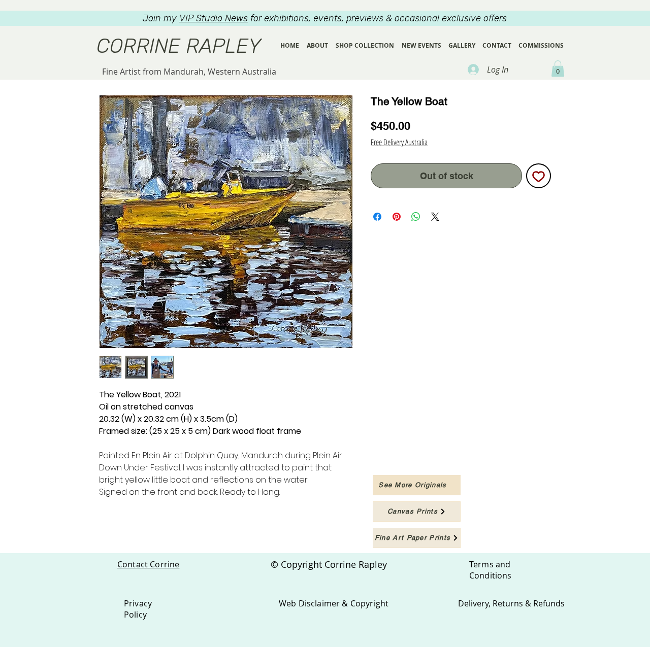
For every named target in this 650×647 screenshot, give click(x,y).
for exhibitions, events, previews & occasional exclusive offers (343, 18)
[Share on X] (435, 217)
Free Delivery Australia (399, 142)
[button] (558, 68)
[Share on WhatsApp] (416, 217)
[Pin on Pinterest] (397, 217)
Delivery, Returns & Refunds (511, 603)
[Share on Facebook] (377, 217)
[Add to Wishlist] (538, 175)
